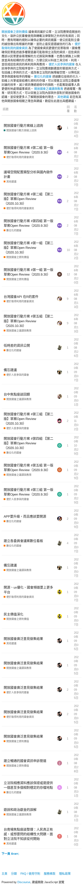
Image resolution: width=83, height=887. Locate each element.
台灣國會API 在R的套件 (21, 297)
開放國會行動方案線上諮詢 (23, 126)
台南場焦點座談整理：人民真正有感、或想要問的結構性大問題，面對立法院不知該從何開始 (28, 834)
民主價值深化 (13, 614)
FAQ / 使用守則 (30, 873)
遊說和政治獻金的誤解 (20, 810)
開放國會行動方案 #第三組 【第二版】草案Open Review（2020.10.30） (28, 418)
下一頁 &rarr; (10, 853)
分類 (14, 873)
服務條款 (49, 873)
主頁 (4, 873)
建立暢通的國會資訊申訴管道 (25, 761)
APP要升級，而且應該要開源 (25, 516)
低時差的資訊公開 (17, 345)
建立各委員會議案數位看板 (23, 541)
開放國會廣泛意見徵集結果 (23, 639)
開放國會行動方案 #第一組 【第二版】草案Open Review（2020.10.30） (28, 247)
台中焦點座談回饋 (17, 394)
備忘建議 (10, 370)
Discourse (23, 882)
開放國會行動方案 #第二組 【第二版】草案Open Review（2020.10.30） (28, 198)
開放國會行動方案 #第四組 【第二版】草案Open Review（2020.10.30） (28, 443)
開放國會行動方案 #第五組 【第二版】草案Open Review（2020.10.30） (28, 321)
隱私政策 (65, 873)
